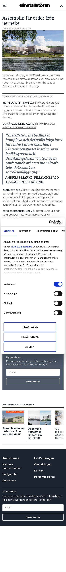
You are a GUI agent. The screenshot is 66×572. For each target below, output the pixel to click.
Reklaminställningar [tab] (47, 230)
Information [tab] (25, 230)
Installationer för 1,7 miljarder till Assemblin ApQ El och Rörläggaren (31, 215)
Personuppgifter (44, 476)
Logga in (61, 5)
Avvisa (30, 347)
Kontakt (39, 470)
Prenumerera (10, 458)
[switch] (58, 293)
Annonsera (9, 480)
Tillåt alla (30, 326)
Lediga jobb (9, 474)
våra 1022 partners (21, 246)
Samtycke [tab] (9, 230)
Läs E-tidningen (44, 458)
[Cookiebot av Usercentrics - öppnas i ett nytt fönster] (49, 222)
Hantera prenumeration (11, 466)
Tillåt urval (30, 337)
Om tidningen (42, 464)
